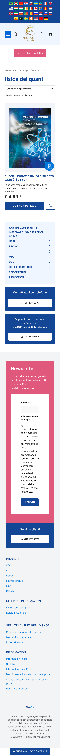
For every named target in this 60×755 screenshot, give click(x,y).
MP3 (11, 256)
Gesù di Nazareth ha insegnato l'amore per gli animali (26, 232)
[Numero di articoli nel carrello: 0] (50, 34)
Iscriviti (29, 502)
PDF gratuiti (17, 272)
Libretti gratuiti (20, 266)
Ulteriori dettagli (24, 205)
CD (11, 251)
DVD (11, 261)
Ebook (13, 246)
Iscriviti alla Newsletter (30, 53)
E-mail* (25, 402)
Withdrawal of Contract (30, 751)
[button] (50, 206)
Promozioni (16, 277)
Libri (12, 241)
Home (8, 70)
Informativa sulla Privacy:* (29, 418)
